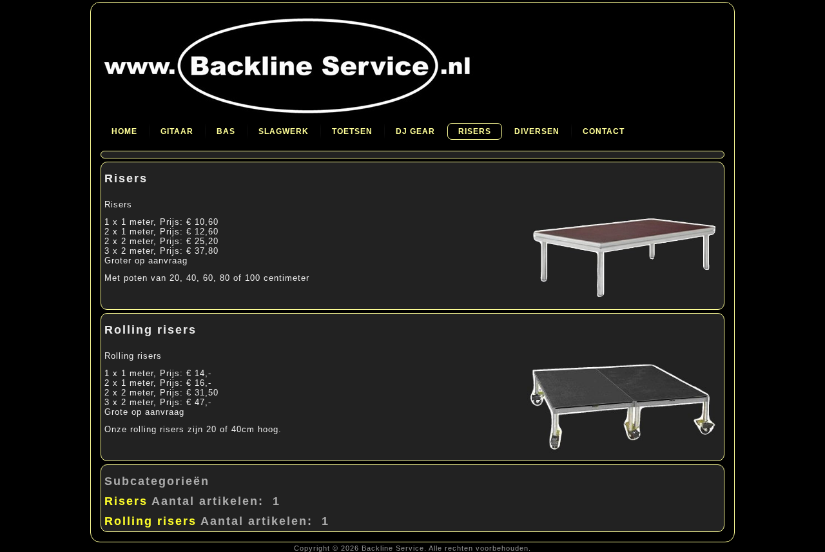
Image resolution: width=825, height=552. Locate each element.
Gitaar (176, 131)
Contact (604, 131)
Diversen (536, 131)
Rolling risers (150, 329)
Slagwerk (283, 131)
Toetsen (352, 131)
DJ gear (415, 131)
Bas (226, 131)
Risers (474, 131)
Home (124, 131)
